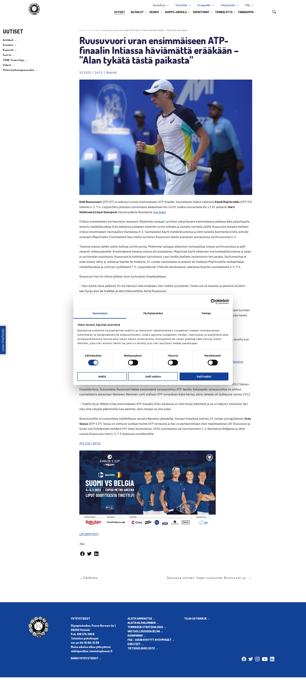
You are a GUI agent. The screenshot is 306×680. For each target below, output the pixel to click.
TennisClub (181, 5)
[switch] (133, 362)
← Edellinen (88, 578)
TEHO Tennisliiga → (15, 59)
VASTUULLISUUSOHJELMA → (145, 631)
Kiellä (102, 376)
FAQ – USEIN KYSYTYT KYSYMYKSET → (151, 640)
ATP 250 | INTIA (90, 443)
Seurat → (9, 54)
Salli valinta (153, 376)
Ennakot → (9, 44)
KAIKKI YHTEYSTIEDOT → (86, 658)
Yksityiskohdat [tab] (153, 313)
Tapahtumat (200, 12)
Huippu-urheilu (176, 12)
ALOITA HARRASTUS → (141, 618)
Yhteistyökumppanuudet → (20, 69)
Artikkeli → (10, 39)
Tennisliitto (224, 12)
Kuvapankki (204, 5)
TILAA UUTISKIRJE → (197, 618)
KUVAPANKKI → (137, 635)
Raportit (98, 30)
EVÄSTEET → (136, 644)
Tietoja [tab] (206, 313)
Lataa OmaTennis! (3, 340)
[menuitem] (119, 12)
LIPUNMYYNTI (88, 534)
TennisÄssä (159, 5)
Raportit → (10, 49)
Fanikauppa (246, 12)
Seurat (154, 12)
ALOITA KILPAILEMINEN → (143, 623)
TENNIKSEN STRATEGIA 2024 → (147, 627)
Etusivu (82, 30)
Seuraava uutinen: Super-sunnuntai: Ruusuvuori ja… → (209, 578)
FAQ (247, 5)
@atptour (237, 361)
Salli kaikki (204, 376)
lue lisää (159, 212)
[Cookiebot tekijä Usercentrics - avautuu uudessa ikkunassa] (213, 301)
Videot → (8, 64)
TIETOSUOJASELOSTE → (143, 648)
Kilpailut (137, 12)
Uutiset (119, 12)
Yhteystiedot (228, 5)
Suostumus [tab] (99, 313)
